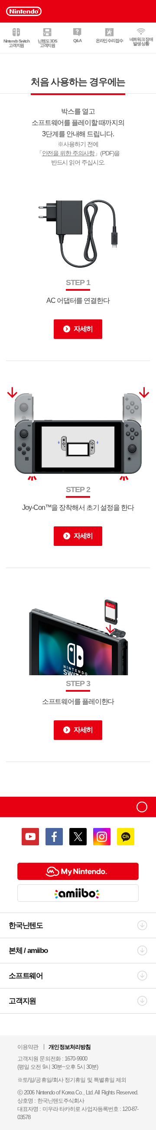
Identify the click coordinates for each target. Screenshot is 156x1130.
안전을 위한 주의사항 (68, 153)
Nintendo (29, 807)
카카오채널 (125, 836)
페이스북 (54, 836)
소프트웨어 (26, 976)
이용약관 (27, 1047)
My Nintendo (78, 871)
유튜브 (30, 836)
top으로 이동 (141, 807)
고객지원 (22, 1001)
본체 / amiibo (28, 950)
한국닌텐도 (26, 925)
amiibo (78, 893)
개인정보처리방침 (70, 1047)
